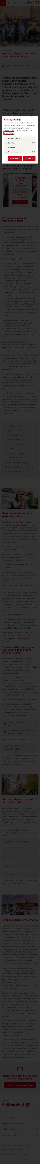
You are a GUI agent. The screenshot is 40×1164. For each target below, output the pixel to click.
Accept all (29, 158)
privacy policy (8, 133)
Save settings (15, 158)
